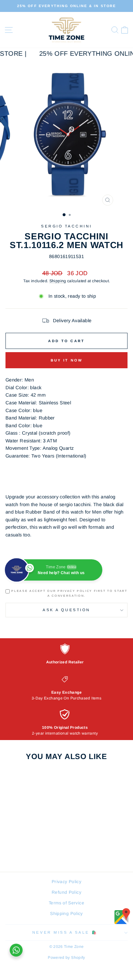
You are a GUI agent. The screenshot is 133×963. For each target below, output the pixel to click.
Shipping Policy (66, 913)
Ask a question (66, 610)
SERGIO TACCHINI (66, 226)
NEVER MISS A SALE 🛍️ (64, 932)
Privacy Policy (66, 881)
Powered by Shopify (66, 957)
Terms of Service (66, 902)
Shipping (57, 281)
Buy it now (67, 360)
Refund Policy (66, 892)
